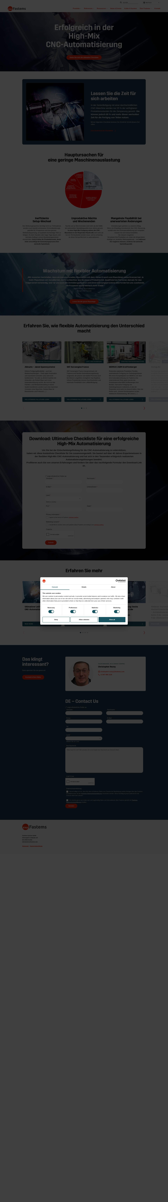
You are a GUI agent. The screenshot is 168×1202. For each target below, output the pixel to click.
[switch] (73, 611)
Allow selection (84, 619)
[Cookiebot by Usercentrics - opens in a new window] (117, 581)
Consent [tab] (55, 587)
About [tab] (113, 587)
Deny (56, 619)
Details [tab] (84, 587)
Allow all (112, 619)
